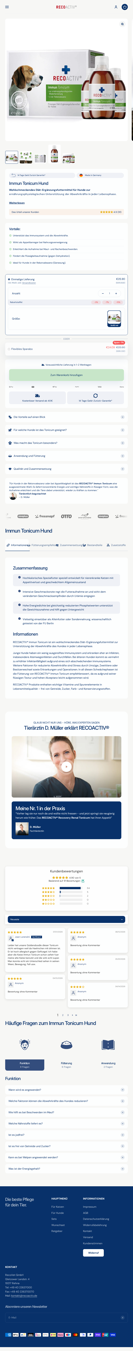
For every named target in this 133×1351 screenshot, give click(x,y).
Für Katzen (57, 1206)
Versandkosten (29, 283)
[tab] (17, 545)
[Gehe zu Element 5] (68, 158)
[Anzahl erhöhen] (116, 293)
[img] (15, 932)
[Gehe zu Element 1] (11, 157)
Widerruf (93, 1252)
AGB (85, 1213)
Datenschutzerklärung (96, 1219)
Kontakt (87, 1231)
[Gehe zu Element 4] (54, 154)
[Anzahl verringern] (103, 293)
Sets (54, 1219)
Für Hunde (57, 1213)
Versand (88, 1237)
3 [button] (68, 1015)
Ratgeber (56, 1231)
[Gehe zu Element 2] (25, 157)
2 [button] (62, 1015)
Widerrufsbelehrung (95, 1225)
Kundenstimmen (92, 1243)
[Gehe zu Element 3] (40, 159)
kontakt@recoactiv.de (24, 1295)
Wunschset (58, 1225)
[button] (107, 212)
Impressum (89, 1206)
